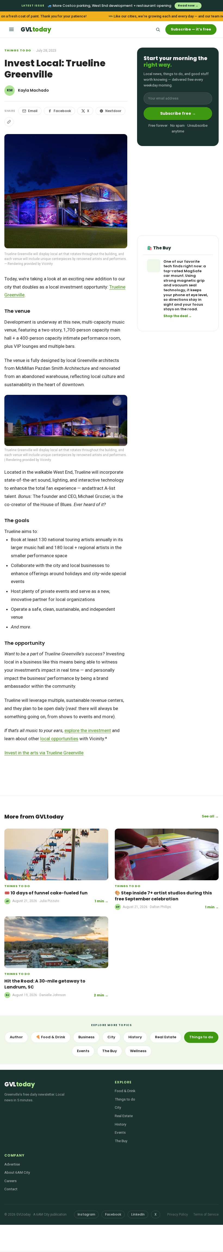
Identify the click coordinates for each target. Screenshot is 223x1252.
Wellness (138, 1050)
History (135, 1037)
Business (86, 1037)
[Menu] (11, 29)
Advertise (12, 1164)
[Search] (158, 29)
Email (33, 111)
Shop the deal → (177, 316)
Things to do (17, 50)
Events (83, 1050)
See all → (210, 816)
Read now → (188, 5)
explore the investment (87, 730)
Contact (10, 1189)
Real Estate (165, 1037)
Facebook (62, 111)
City (111, 1037)
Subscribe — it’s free (191, 29)
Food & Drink (125, 1091)
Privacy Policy (177, 1214)
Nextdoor (113, 111)
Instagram (86, 1214)
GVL (36, 29)
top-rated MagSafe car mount (182, 273)
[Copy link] (9, 121)
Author (16, 1037)
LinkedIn (138, 1214)
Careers (10, 1181)
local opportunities (59, 738)
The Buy (109, 1050)
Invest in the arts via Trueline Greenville (43, 752)
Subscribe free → (178, 113)
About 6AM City (17, 1172)
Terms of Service (206, 1214)
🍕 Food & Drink (50, 1037)
